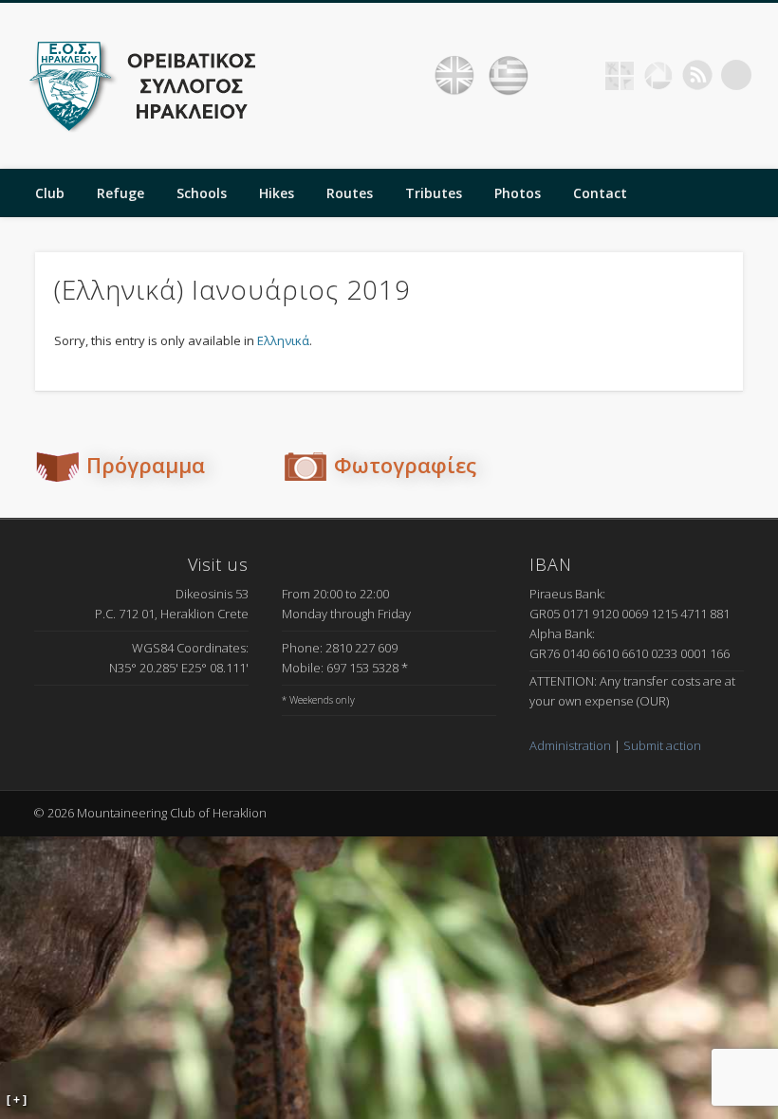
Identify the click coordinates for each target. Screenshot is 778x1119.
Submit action (662, 745)
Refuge (120, 193)
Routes (349, 193)
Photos (517, 193)
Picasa (658, 75)
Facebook (580, 75)
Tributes (433, 193)
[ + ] (17, 1100)
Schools (201, 193)
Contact (600, 193)
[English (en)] (454, 76)
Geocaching (619, 75)
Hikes (276, 193)
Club (50, 193)
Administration (570, 745)
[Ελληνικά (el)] (508, 76)
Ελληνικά (283, 340)
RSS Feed (697, 75)
